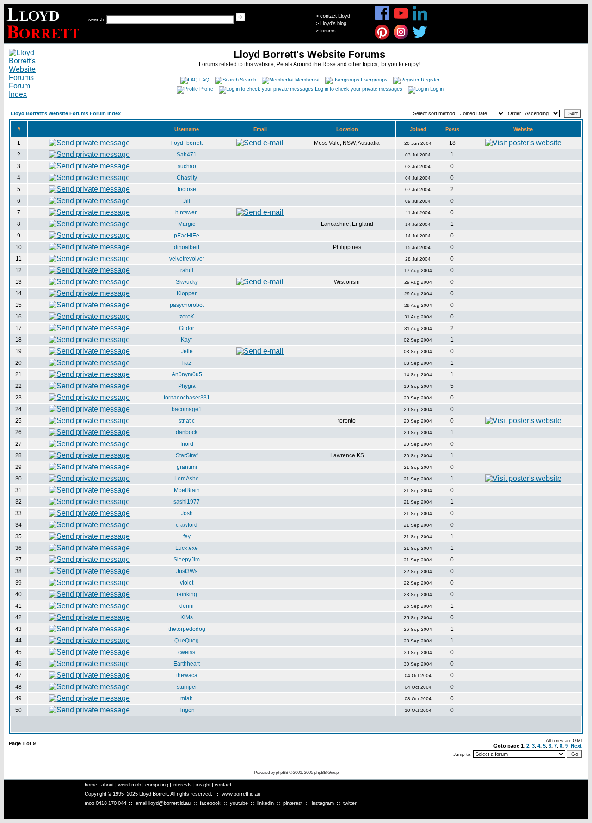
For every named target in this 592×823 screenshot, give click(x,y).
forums (328, 30)
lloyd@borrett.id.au (169, 803)
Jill (186, 201)
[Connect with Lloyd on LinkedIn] (420, 19)
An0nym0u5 (187, 374)
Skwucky (187, 282)
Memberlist (307, 79)
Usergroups (374, 79)
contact (223, 784)
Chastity (187, 178)
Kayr (186, 340)
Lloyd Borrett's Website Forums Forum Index (66, 113)
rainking (187, 594)
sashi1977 (186, 502)
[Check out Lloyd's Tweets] (420, 38)
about (107, 784)
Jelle (187, 351)
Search (248, 79)
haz (186, 363)
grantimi (187, 467)
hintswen (186, 212)
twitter (350, 803)
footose (187, 189)
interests (182, 784)
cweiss (186, 652)
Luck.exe (186, 548)
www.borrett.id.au (241, 794)
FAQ (204, 79)
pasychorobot (187, 305)
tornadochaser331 (187, 397)
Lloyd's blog (333, 23)
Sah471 (187, 154)
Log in (437, 89)
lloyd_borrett (187, 143)
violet (186, 583)
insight (203, 784)
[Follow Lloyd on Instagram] (401, 38)
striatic (187, 421)
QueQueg (186, 640)
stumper (187, 687)
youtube (239, 803)
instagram (323, 803)
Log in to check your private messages (358, 89)
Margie (187, 224)
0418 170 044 (111, 803)
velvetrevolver (186, 259)
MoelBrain (187, 490)
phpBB (282, 772)
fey (187, 536)
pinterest (292, 803)
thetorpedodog (186, 629)
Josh (187, 513)
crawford (186, 525)
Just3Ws (186, 571)
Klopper (187, 293)
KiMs (186, 617)
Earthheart (186, 664)
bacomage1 (187, 409)
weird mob (129, 784)
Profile (206, 89)
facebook (210, 803)
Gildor (186, 328)
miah (186, 698)
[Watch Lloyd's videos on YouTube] (401, 19)
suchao (187, 166)
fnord (186, 444)
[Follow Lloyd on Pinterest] (382, 38)
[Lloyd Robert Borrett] (44, 40)
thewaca (186, 675)
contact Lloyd (335, 16)
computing (156, 784)
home (91, 784)
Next (576, 745)
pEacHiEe (186, 235)
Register (430, 79)
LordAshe (186, 478)
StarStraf (186, 455)
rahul (186, 270)
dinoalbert (186, 247)
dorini (186, 606)
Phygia (187, 386)
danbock (186, 432)
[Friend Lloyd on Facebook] (382, 19)
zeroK (186, 316)
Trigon (187, 710)
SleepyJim (186, 559)
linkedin (265, 803)
